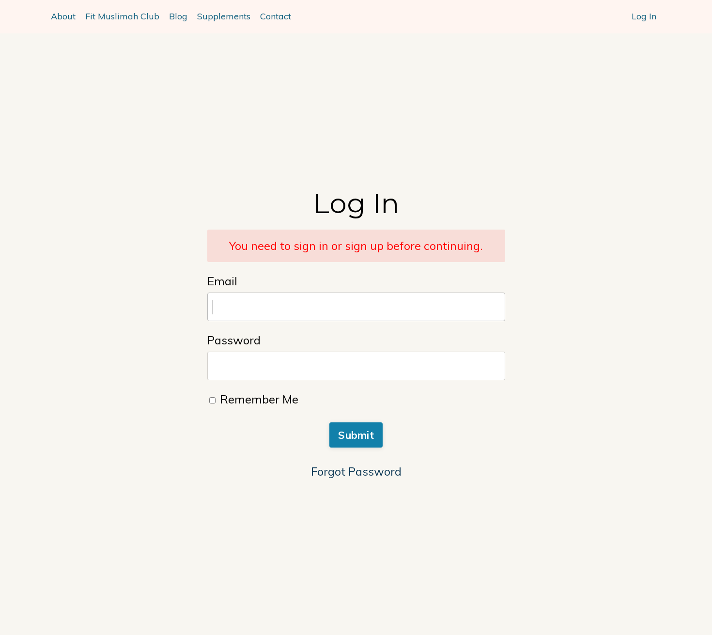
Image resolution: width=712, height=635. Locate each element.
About (63, 16)
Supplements (223, 16)
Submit (356, 434)
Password (234, 340)
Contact (275, 16)
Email (222, 281)
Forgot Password (356, 471)
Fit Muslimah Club (122, 16)
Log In (644, 16)
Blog (178, 16)
